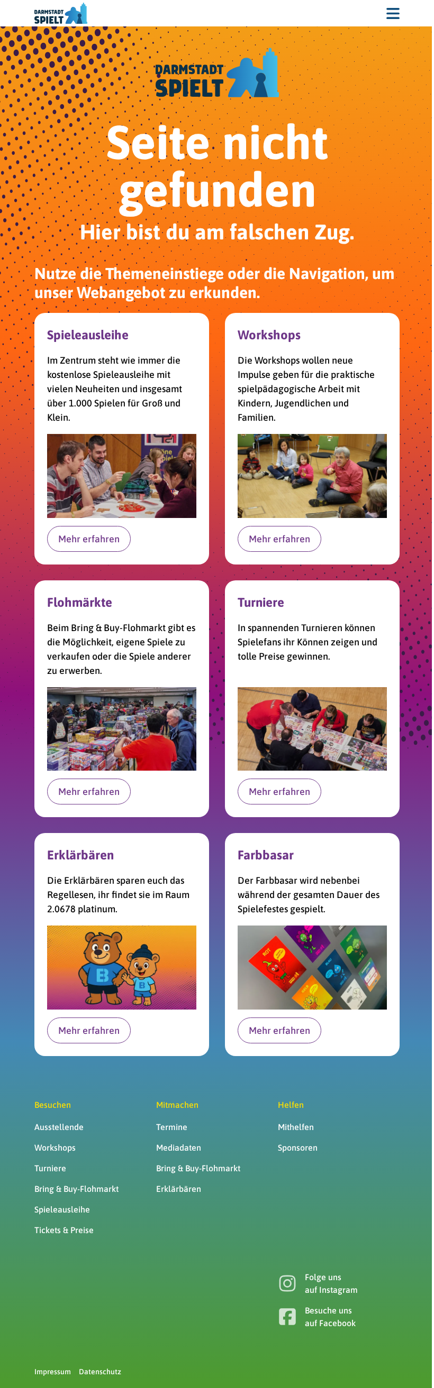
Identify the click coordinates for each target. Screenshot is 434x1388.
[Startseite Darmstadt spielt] (217, 72)
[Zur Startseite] (60, 13)
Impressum (52, 1371)
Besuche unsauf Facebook (330, 1317)
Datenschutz (100, 1371)
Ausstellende (59, 1127)
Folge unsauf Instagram (331, 1283)
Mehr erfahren (89, 538)
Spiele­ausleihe (62, 1209)
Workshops (55, 1147)
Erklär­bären (178, 1188)
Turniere (50, 1168)
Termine (171, 1127)
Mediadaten (178, 1147)
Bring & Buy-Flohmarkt (76, 1188)
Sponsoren (298, 1147)
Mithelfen (296, 1127)
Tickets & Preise (64, 1230)
